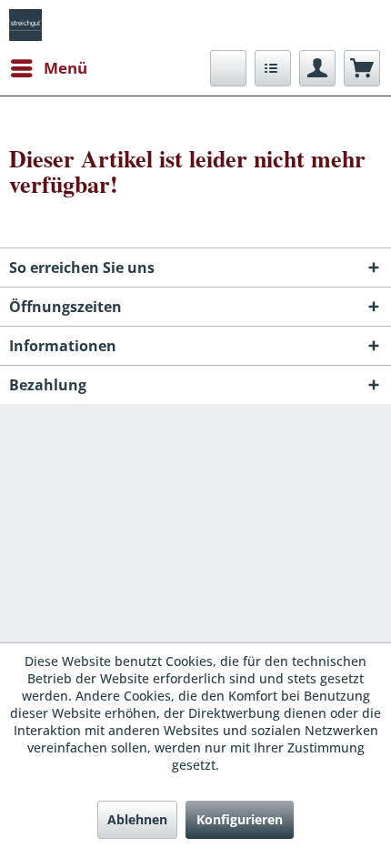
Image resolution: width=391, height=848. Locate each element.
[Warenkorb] (362, 68)
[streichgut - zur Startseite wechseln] (25, 25)
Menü (65, 67)
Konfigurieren (239, 819)
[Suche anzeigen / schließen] (228, 68)
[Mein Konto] (317, 68)
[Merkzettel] (273, 68)
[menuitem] (48, 68)
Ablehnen (137, 819)
